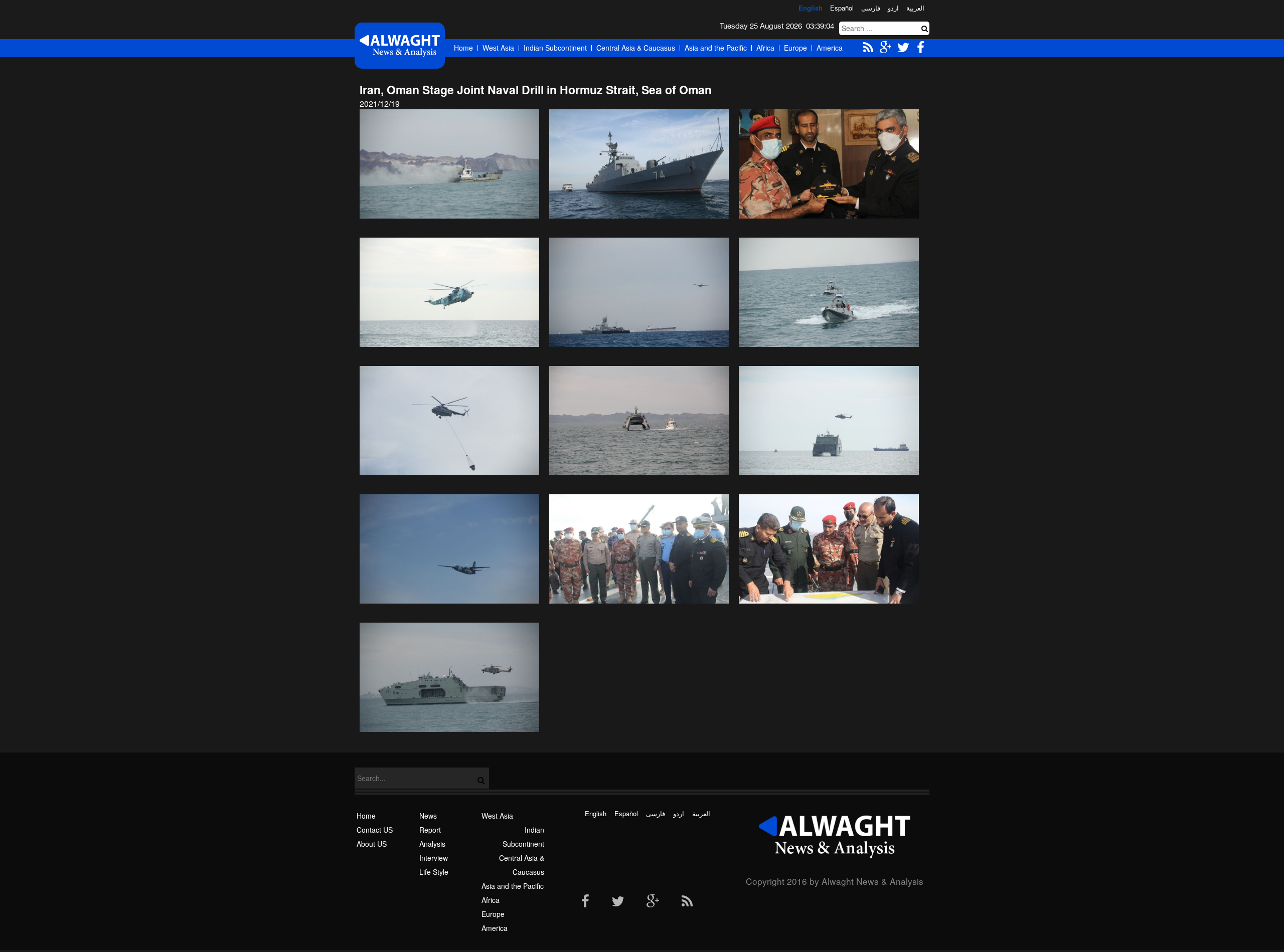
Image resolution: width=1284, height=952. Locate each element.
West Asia (498, 48)
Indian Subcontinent (555, 48)
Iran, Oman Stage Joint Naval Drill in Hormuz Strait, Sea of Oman (536, 89)
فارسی (870, 8)
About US (372, 844)
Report (430, 830)
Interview (433, 858)
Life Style (433, 872)
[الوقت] (400, 45)
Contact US (375, 830)
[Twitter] (617, 902)
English (810, 8)
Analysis (432, 844)
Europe (795, 48)
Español (842, 8)
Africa (765, 48)
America (830, 48)
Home (463, 48)
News (428, 816)
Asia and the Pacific (716, 48)
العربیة (915, 8)
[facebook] (585, 902)
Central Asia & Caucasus (635, 48)
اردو (893, 8)
